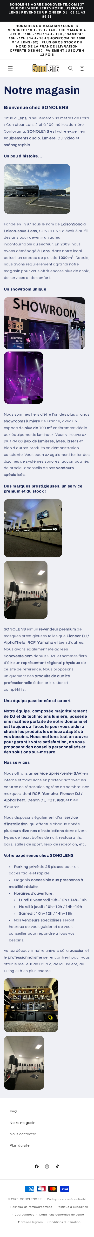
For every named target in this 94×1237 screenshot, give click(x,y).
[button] (10, 68)
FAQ (13, 1111)
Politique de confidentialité (66, 1199)
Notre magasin (22, 1123)
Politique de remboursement (31, 1207)
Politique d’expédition (72, 1207)
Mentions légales (30, 1222)
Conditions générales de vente (61, 1214)
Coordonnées (24, 1214)
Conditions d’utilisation (64, 1222)
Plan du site (20, 1145)
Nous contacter (23, 1134)
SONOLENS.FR (30, 1199)
